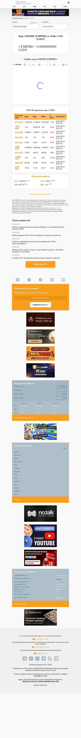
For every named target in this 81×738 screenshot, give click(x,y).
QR (57, 682)
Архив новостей (40, 685)
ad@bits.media (42, 653)
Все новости (40, 264)
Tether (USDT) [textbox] (48, 27)
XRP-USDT (19, 137)
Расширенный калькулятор (23, 418)
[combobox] (25, 26)
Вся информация (20, 604)
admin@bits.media (42, 639)
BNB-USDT (19, 163)
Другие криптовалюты (40, 176)
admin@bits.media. (40, 676)
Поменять (33, 22)
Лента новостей (21, 220)
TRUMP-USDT (18, 158)
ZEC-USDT (19, 153)
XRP (42, 185)
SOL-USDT (19, 143)
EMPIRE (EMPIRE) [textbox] (20, 27)
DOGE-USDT (17, 148)
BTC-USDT (19, 122)
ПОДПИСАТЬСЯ (39, 305)
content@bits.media (42, 647)
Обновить (17, 499)
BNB (16, 185)
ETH (42, 181)
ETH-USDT (19, 132)
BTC (16, 181)
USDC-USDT (17, 127)
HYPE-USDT (17, 168)
